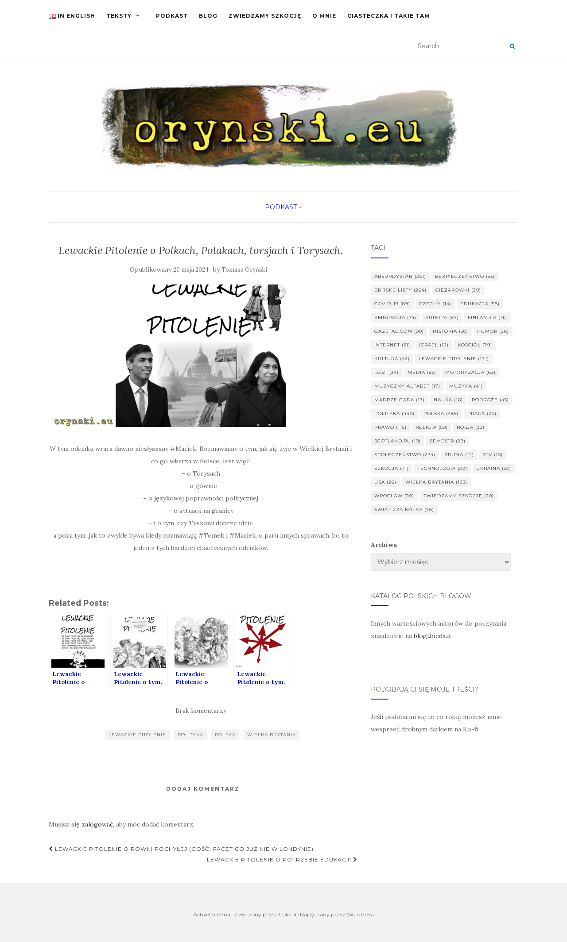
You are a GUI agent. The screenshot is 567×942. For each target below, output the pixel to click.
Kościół (475, 345)
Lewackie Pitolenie (137, 735)
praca (482, 413)
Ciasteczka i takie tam (388, 15)
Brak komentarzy (200, 711)
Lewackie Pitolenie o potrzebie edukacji (280, 859)
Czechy (435, 304)
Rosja (471, 427)
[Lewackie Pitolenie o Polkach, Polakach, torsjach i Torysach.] (201, 356)
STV (493, 455)
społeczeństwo (404, 455)
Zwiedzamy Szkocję (265, 15)
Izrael (434, 345)
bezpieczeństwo (465, 276)
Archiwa (384, 545)
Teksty (119, 15)
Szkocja (391, 468)
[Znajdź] (512, 46)
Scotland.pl (397, 441)
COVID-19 (392, 304)
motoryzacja (470, 372)
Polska (225, 735)
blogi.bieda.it (432, 636)
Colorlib (289, 914)
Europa (442, 317)
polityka (190, 735)
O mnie (324, 15)
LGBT (386, 372)
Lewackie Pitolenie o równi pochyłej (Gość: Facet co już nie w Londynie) (183, 849)
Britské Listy (400, 290)
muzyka (466, 386)
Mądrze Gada (399, 400)
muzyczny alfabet (407, 386)
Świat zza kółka (404, 509)
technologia (442, 468)
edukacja (480, 304)
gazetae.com (399, 331)
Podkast (172, 15)
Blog (208, 15)
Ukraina (493, 468)
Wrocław (394, 496)
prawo (390, 427)
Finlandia (487, 317)
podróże (490, 400)
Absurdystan (400, 276)
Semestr (448, 441)
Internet (392, 345)
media (422, 372)
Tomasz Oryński (244, 269)
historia (450, 331)
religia (432, 427)
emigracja (395, 317)
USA (385, 482)
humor (493, 331)
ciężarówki (458, 290)
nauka (448, 400)
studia (459, 455)
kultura (392, 358)
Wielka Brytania (271, 735)
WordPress (360, 914)
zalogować (97, 824)
